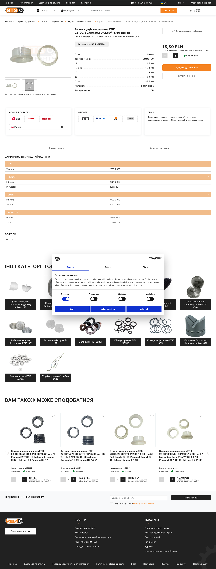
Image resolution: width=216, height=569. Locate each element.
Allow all (144, 309)
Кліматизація (81, 532)
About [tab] (145, 267)
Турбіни (149, 546)
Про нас (9, 3)
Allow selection (108, 309)
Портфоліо (148, 564)
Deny (72, 309)
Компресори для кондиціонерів (161, 551)
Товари (44, 10)
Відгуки (165, 564)
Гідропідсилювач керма (157, 528)
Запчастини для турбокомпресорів (93, 537)
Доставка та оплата (49, 3)
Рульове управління (85, 528)
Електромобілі (152, 537)
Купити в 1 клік (187, 76)
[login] (53, 416)
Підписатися (191, 497)
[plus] (175, 55)
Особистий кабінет (201, 3)
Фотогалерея (26, 3)
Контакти (86, 3)
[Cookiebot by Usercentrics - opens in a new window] (151, 259)
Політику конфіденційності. (144, 503)
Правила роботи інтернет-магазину (70, 564)
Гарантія (70, 3)
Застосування (56, 148)
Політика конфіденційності (110, 564)
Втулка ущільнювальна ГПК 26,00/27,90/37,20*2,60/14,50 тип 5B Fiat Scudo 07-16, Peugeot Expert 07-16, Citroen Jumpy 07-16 (131, 455)
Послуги (69, 10)
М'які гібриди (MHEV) (86, 542)
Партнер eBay (200, 564)
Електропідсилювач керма (158, 532)
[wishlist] (183, 10)
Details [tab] (108, 267)
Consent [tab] (70, 267)
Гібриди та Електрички (87, 546)
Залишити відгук (20, 531)
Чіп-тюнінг (150, 542)
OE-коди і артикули (160, 148)
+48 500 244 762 (144, 3)
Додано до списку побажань (189, 31)
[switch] (94, 299)
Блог (133, 564)
